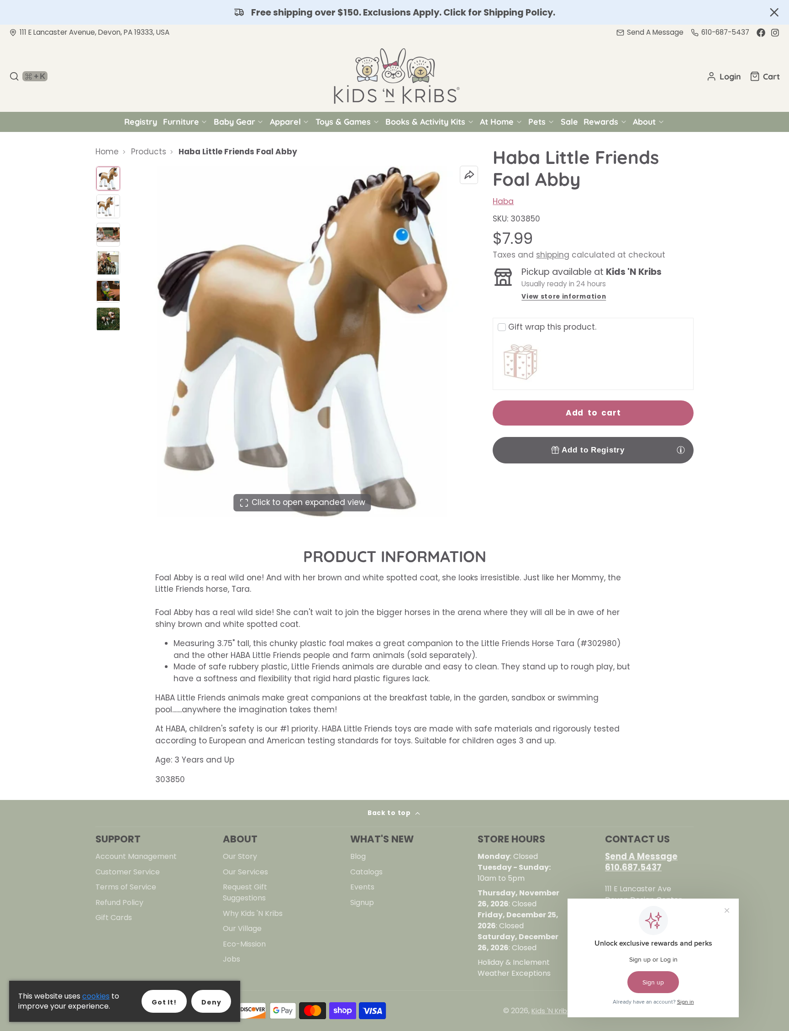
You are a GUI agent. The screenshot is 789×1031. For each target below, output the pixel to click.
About (644, 121)
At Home (497, 121)
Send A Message (641, 856)
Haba (503, 201)
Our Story (240, 856)
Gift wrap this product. (552, 326)
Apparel (285, 121)
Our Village (242, 928)
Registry (140, 121)
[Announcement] (394, 12)
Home (107, 151)
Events (362, 887)
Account (723, 76)
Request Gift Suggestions (245, 892)
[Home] (394, 76)
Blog (358, 856)
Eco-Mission (244, 944)
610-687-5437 (725, 32)
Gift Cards (113, 917)
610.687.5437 (633, 867)
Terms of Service (125, 887)
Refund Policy (119, 902)
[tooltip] (681, 450)
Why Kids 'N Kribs (253, 913)
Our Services (245, 872)
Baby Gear (234, 121)
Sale (569, 121)
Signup (362, 902)
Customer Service (127, 872)
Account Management (136, 856)
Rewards (601, 121)
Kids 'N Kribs (551, 1010)
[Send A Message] (650, 32)
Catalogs (366, 872)
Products (148, 151)
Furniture (181, 121)
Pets (537, 121)
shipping (552, 254)
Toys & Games (343, 121)
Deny (211, 1002)
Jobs (231, 959)
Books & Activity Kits (425, 121)
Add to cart (593, 412)
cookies (96, 996)
